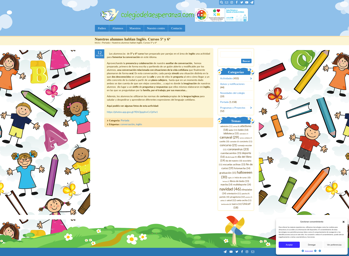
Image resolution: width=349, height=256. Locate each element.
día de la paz (231, 157)
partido (225, 197)
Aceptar (289, 245)
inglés (139, 124)
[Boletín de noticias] (226, 2)
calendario (243, 134)
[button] (343, 221)
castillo (224, 142)
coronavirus (238, 149)
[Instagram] (231, 2)
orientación (234, 194)
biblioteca (231, 133)
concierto (246, 142)
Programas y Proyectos (232, 108)
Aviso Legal (309, 251)
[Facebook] (236, 2)
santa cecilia (244, 200)
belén (243, 130)
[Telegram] (251, 2)
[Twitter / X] (241, 2)
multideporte (242, 184)
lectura (226, 181)
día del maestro (234, 161)
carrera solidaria (246, 138)
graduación (228, 173)
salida (223, 200)
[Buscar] (221, 2)
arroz (236, 126)
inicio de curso (243, 178)
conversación (127, 124)
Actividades (226, 78)
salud (231, 200)
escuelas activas (234, 164)
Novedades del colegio (232, 93)
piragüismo (237, 197)
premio (249, 197)
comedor (234, 142)
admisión (226, 126)
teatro (237, 204)
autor (233, 130)
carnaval (229, 137)
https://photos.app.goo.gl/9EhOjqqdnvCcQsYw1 (132, 112)
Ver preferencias (334, 245)
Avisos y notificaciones (232, 84)
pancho (246, 194)
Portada (106, 43)
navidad (230, 189)
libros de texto (239, 181)
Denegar (312, 245)
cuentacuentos (231, 153)
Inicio (97, 43)
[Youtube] (246, 2)
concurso (228, 145)
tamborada (226, 204)
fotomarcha (242, 168)
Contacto (176, 28)
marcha (227, 184)
